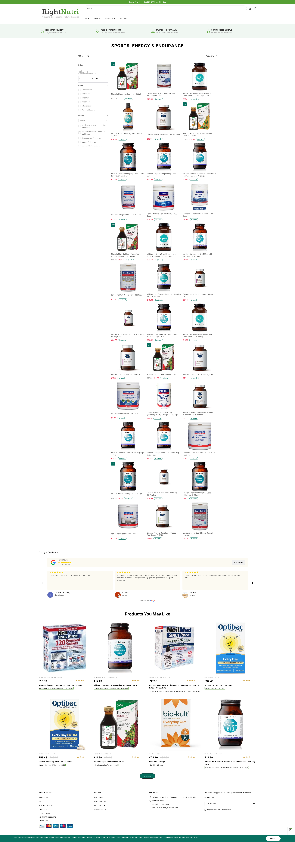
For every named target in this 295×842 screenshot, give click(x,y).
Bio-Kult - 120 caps (155, 754)
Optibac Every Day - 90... (212, 677)
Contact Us (43, 798)
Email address (211, 803)
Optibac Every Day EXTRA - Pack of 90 (52, 765)
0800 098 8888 (158, 801)
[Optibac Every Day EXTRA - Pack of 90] (64, 725)
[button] (80, 680)
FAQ (40, 802)
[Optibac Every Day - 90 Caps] (230, 648)
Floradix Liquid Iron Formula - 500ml (106, 765)
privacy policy (173, 837)
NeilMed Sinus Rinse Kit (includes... (160, 677)
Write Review (238, 562)
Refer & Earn (43, 821)
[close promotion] (256, 2)
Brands (97, 18)
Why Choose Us (100, 802)
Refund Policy (99, 805)
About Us (123, 18)
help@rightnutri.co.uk (160, 804)
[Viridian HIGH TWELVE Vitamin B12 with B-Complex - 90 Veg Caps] (230, 725)
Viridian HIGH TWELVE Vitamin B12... (216, 754)
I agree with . (219, 810)
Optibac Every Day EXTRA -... (48, 754)
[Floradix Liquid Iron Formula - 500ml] (120, 725)
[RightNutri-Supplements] (61, 13)
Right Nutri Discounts (47, 817)
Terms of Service (45, 809)
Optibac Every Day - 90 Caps (214, 688)
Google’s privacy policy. (190, 837)
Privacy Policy (44, 813)
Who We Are (98, 798)
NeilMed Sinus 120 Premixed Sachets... (51, 677)
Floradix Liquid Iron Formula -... (104, 754)
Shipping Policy (100, 809)
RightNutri (63, 560)
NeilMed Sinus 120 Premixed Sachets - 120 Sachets (56, 688)
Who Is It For (110, 18)
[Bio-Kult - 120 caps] (175, 725)
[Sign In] (255, 8)
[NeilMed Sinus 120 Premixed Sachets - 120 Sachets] (64, 648)
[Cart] (250, 8)
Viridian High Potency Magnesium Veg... (106, 677)
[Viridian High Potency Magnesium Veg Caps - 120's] (120, 648)
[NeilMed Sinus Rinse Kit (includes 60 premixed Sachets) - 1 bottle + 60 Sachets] (175, 648)
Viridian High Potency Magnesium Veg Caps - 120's (111, 688)
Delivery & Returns (46, 805)
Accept (273, 839)
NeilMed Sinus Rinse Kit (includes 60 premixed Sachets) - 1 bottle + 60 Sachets (174, 691)
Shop (87, 18)
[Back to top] (290, 835)
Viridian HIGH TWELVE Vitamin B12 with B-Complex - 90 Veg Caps (226, 768)
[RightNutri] (53, 562)
